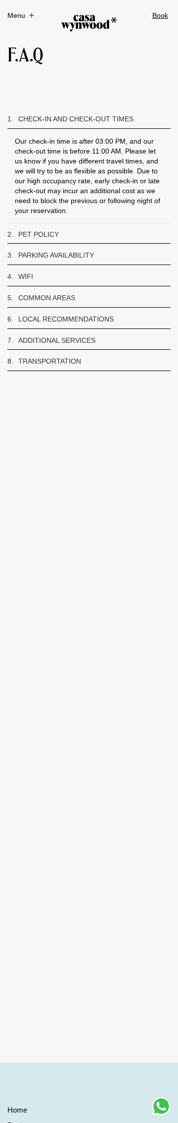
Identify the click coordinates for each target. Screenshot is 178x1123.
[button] (85, 119)
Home (17, 1110)
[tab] (89, 119)
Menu (17, 15)
